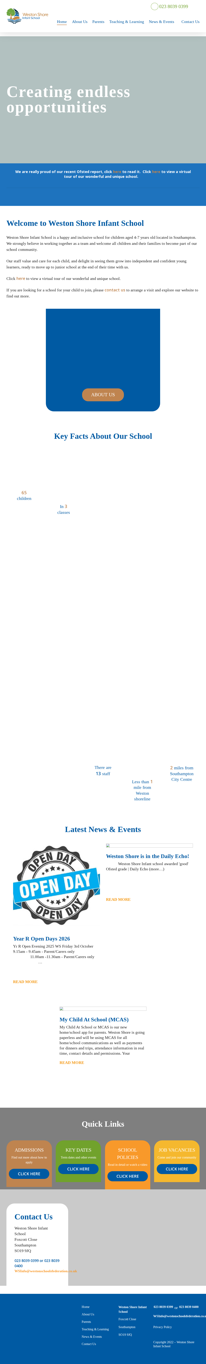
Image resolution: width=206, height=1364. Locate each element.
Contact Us (89, 1344)
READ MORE (25, 981)
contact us (115, 290)
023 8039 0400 (189, 1307)
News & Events (92, 1336)
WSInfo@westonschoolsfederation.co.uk (176, 1316)
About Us (88, 1314)
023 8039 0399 (173, 6)
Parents (86, 1321)
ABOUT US (103, 394)
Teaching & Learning (95, 1329)
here (117, 171)
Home (86, 1307)
